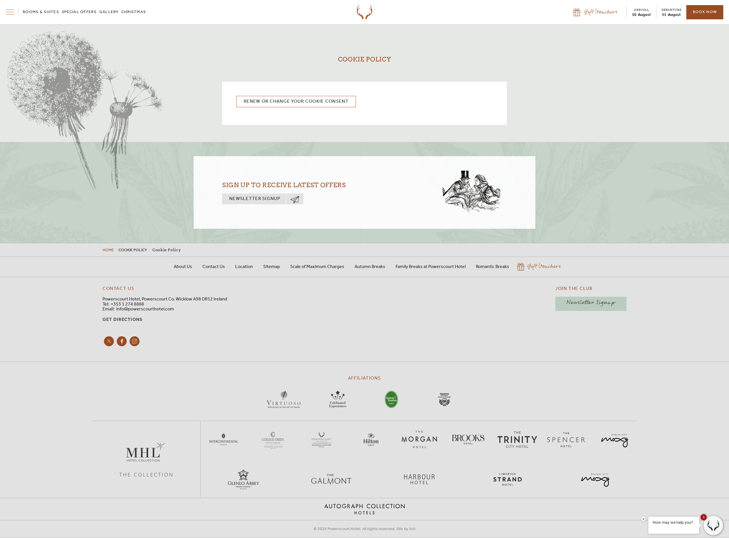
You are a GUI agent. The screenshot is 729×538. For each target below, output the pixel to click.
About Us (183, 266)
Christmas (133, 12)
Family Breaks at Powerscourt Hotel (431, 266)
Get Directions (122, 319)
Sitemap (271, 266)
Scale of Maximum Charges (317, 266)
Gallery (108, 12)
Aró (412, 529)
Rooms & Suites (41, 12)
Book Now (705, 12)
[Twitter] (109, 341)
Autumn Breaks (370, 266)
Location (244, 266)
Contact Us (213, 266)
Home (108, 250)
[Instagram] (135, 341)
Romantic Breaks (492, 266)
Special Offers (79, 12)
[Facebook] (122, 341)
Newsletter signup (254, 198)
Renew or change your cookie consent (296, 101)
